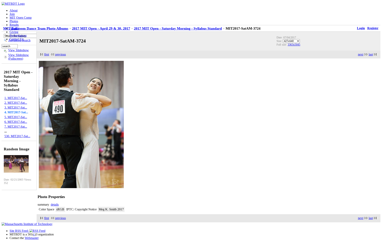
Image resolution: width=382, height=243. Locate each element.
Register (372, 28)
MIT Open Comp (21, 17)
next (360, 54)
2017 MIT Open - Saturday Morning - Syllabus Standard (178, 28)
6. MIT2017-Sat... (15, 121)
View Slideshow (18, 50)
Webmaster (32, 238)
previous (60, 54)
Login (361, 28)
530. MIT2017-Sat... (17, 136)
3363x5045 (294, 44)
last (371, 54)
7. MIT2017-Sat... (15, 126)
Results (14, 24)
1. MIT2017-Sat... (15, 98)
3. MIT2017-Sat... (15, 107)
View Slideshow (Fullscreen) (18, 56)
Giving (14, 32)
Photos (14, 21)
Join (12, 14)
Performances (18, 35)
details (55, 204)
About (14, 10)
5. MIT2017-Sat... (15, 117)
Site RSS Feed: (19, 230)
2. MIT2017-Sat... (15, 102)
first (46, 54)
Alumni (14, 28)
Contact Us (17, 39)
